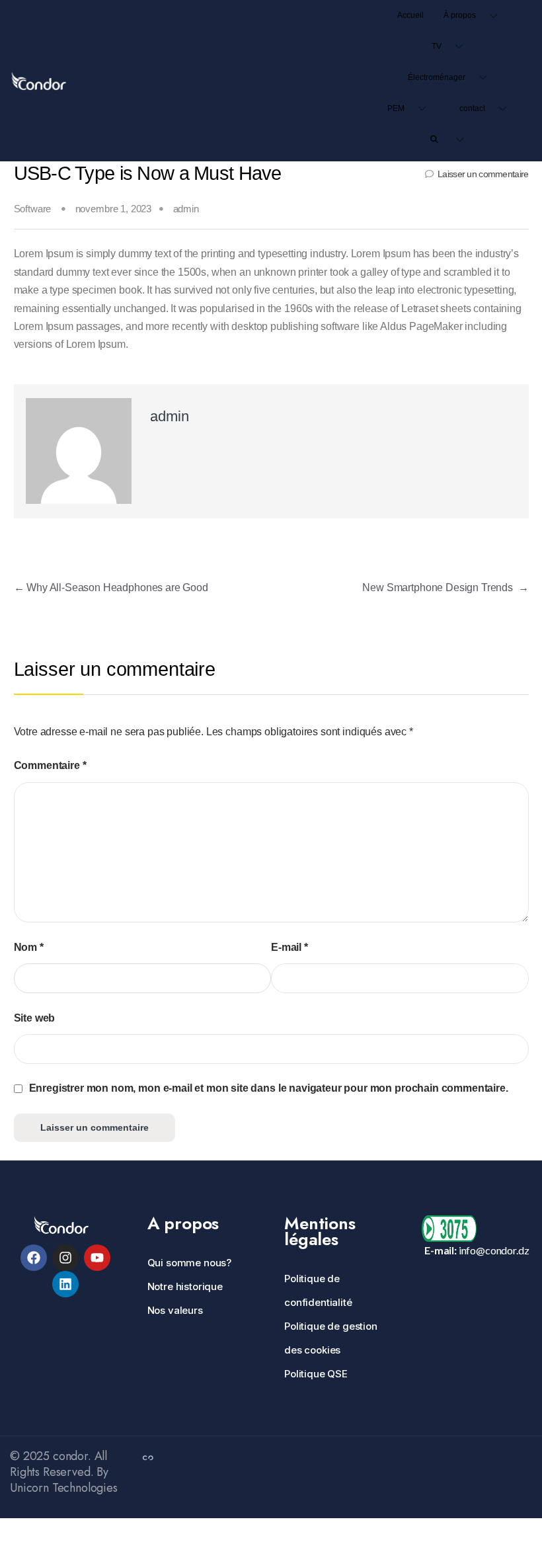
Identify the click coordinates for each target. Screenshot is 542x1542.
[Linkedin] (65, 1284)
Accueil (410, 15)
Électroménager (436, 77)
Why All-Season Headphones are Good (111, 587)
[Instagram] (65, 1257)
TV (437, 46)
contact (472, 108)
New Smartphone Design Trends (445, 587)
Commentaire (50, 765)
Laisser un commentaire (483, 174)
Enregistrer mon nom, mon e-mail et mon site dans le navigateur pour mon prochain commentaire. (268, 1088)
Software (33, 209)
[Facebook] (33, 1257)
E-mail (289, 947)
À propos (460, 15)
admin (186, 209)
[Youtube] (97, 1257)
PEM (396, 108)
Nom (29, 947)
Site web (35, 1018)
